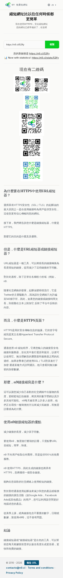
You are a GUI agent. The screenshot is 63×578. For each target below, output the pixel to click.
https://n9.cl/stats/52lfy (45, 57)
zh (53, 5)
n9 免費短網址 (20, 4)
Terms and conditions (41, 567)
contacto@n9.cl (15, 567)
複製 (52, 44)
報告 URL (32, 562)
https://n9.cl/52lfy (39, 53)
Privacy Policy (14, 572)
